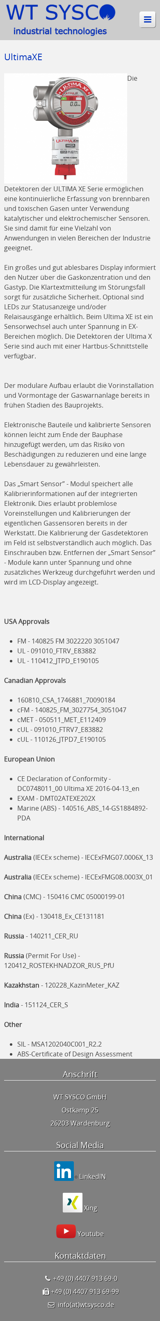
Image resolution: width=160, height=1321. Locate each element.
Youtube (90, 1233)
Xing (89, 1207)
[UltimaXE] (65, 179)
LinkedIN (92, 1176)
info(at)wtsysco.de (86, 1304)
